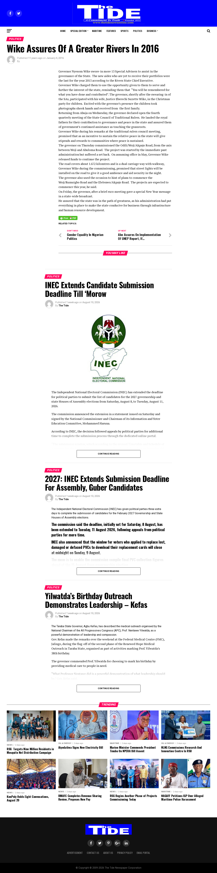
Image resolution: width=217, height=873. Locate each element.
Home (63, 31)
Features (111, 31)
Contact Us (93, 853)
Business (151, 31)
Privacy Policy (125, 853)
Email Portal (143, 853)
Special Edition (78, 31)
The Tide (63, 305)
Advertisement (75, 853)
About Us (108, 853)
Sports (124, 31)
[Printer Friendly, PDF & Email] (67, 217)
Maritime (97, 31)
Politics (137, 31)
